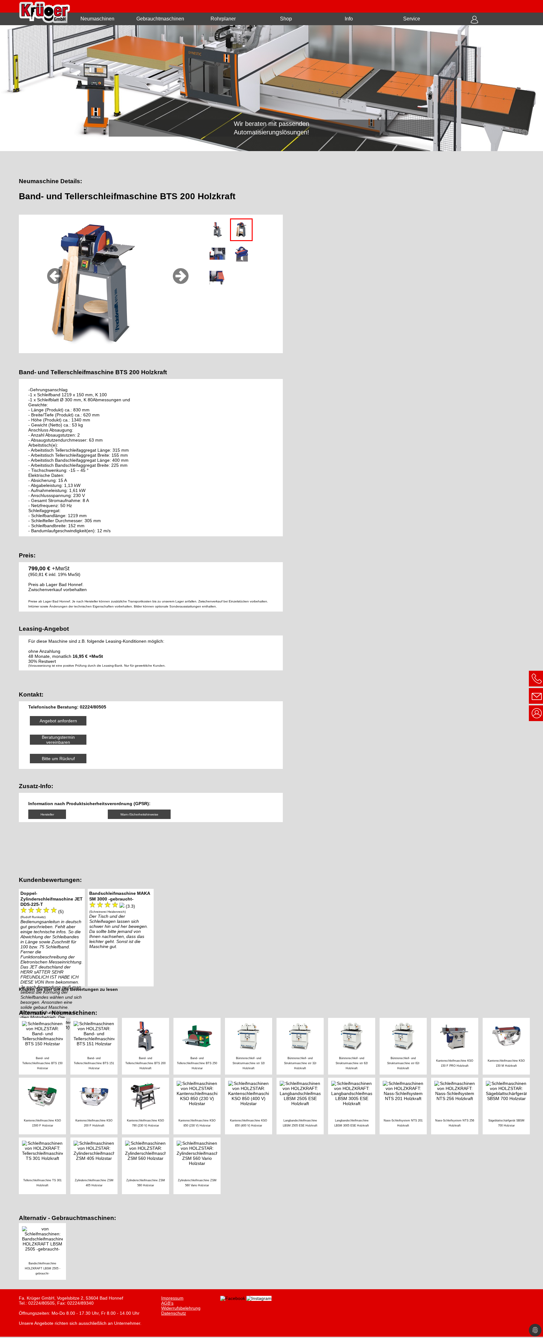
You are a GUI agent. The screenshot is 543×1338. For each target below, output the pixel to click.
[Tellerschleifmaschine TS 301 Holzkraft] (44, 1166)
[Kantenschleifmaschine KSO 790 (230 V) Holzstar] (147, 1106)
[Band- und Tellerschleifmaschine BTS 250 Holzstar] (199, 1047)
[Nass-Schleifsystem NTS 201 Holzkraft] (405, 1106)
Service (411, 18)
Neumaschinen (97, 18)
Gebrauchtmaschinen (160, 18)
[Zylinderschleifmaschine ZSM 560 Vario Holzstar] (198, 1166)
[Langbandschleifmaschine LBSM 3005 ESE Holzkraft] (354, 1106)
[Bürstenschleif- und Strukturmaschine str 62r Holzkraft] (405, 1047)
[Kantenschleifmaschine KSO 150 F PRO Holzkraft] (457, 1047)
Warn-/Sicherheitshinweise (139, 814)
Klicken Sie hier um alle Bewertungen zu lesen (68, 989)
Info (349, 18)
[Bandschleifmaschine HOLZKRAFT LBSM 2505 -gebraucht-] (44, 1252)
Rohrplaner (223, 18)
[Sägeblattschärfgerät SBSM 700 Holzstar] (508, 1106)
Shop (286, 18)
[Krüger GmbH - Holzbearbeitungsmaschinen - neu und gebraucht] (271, 88)
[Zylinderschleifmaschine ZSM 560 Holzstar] (147, 1166)
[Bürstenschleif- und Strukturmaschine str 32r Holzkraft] (302, 1047)
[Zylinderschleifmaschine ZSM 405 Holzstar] (96, 1166)
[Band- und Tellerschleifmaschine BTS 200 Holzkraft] (147, 1047)
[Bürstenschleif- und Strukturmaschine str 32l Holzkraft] (251, 1047)
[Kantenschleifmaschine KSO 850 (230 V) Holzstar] (199, 1106)
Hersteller (47, 814)
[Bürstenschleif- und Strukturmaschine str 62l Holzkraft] (354, 1047)
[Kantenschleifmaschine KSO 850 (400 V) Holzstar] (251, 1106)
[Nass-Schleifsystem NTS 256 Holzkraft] (457, 1106)
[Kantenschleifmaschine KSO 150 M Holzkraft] (508, 1047)
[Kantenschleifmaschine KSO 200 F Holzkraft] (96, 1106)
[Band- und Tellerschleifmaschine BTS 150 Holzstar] (44, 1047)
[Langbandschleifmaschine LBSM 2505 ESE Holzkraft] (302, 1106)
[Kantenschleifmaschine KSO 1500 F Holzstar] (44, 1106)
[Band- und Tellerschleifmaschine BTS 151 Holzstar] (96, 1047)
